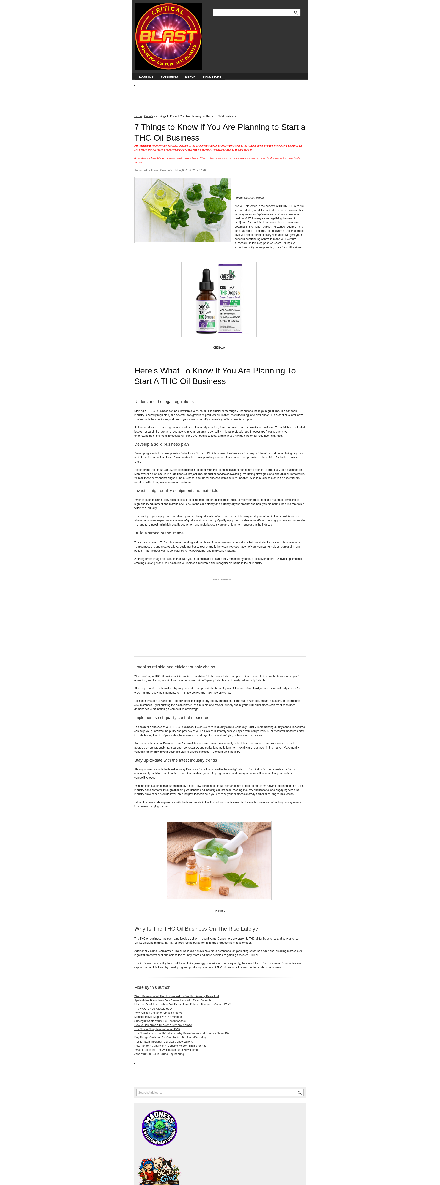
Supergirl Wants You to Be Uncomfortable (160, 1021)
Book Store (212, 76)
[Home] (168, 35)
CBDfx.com (220, 347)
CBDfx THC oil (288, 206)
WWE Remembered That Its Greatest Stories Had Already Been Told (176, 996)
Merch (190, 76)
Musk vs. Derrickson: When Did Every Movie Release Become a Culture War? (182, 1004)
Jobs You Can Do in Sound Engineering (159, 1054)
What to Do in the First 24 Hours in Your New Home (166, 1050)
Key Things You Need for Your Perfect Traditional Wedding (170, 1037)
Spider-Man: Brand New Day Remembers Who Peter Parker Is (172, 1000)
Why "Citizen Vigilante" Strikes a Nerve (158, 1012)
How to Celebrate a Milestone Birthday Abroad (163, 1025)
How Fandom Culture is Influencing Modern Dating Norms (170, 1045)
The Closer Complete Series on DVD (157, 1029)
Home (138, 116)
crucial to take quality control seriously (222, 727)
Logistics (146, 76)
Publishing (169, 76)
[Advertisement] (217, 96)
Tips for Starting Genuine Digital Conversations (163, 1041)
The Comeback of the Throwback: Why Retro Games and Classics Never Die (181, 1033)
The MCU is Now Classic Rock (153, 1008)
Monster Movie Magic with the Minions (158, 1017)
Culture (148, 116)
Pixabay (259, 197)
